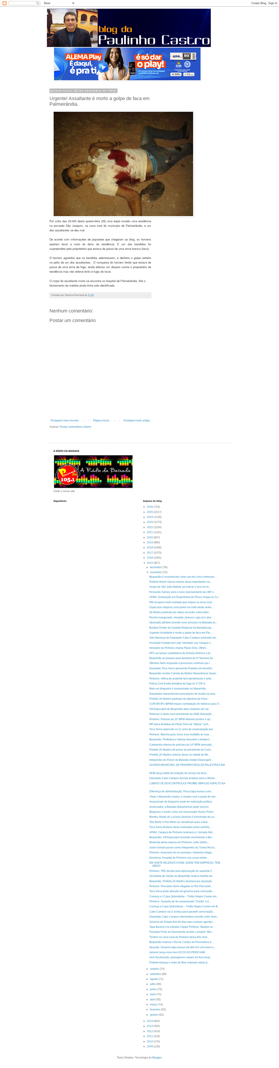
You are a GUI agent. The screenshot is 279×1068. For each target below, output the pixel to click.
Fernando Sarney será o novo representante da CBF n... (182, 592)
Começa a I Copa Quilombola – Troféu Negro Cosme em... (183, 896)
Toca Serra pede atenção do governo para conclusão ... (182, 891)
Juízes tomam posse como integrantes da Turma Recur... (182, 847)
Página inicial (101, 420)
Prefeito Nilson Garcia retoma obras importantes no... (180, 581)
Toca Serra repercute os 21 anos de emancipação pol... (182, 729)
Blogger (157, 1057)
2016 (150, 557)
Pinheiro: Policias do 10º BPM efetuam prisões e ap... (180, 719)
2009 (150, 1046)
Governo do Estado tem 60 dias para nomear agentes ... (182, 921)
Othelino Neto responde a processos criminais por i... (180, 663)
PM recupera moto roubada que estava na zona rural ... (181, 602)
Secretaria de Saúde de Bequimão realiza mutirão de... (181, 876)
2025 (150, 512)
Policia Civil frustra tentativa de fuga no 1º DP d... (178, 683)
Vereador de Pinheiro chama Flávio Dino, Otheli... (178, 647)
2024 (150, 517)
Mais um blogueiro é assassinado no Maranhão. (177, 688)
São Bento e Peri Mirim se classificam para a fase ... (179, 822)
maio (153, 994)
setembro (156, 974)
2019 (150, 542)
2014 (150, 1021)
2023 (150, 522)
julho (153, 984)
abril (153, 999)
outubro (155, 968)
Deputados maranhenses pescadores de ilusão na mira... (183, 693)
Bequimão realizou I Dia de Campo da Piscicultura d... (181, 942)
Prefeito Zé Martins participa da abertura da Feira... (179, 698)
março (154, 1004)
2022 (150, 527)
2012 (150, 1031)
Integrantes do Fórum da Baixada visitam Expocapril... (181, 759)
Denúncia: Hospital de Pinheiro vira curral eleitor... (179, 857)
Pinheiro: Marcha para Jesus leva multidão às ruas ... (180, 734)
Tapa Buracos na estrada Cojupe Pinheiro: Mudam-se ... (182, 926)
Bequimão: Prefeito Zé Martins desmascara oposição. (181, 881)
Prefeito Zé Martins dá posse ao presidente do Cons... (181, 749)
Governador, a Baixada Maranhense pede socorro (179, 806)
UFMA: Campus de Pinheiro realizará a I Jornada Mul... (181, 832)
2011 (150, 1036)
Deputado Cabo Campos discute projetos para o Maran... (183, 778)
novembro (156, 572)
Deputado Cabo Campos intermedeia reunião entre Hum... (184, 916)
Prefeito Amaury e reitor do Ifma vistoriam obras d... (179, 962)
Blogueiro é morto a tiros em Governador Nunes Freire (181, 811)
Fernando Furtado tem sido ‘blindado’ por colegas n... (181, 642)
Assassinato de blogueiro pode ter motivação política (180, 801)
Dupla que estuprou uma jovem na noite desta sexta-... (181, 607)
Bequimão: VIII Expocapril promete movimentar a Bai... (181, 837)
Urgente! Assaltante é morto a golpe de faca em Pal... (180, 632)
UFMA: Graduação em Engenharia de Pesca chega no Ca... (184, 597)
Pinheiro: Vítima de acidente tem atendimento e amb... (181, 678)
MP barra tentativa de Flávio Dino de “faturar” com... (179, 724)
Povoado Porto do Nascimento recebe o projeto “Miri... (181, 931)
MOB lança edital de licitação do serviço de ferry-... (179, 773)
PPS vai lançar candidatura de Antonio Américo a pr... (180, 653)
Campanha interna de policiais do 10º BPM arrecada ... (181, 744)
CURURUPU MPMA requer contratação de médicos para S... (185, 703)
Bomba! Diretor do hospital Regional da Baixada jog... (181, 627)
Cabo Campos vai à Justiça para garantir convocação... (182, 911)
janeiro (154, 1014)
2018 (150, 547)
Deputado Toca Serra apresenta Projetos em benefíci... (181, 668)
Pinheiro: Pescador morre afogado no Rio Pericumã (180, 886)
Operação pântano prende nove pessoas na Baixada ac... (183, 622)
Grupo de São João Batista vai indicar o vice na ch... (180, 586)
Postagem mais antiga (137, 420)
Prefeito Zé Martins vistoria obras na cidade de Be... (179, 754)
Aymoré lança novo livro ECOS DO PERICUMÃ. (177, 952)
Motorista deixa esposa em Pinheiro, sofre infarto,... (179, 842)
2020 (150, 537)
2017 (150, 552)
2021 (150, 532)
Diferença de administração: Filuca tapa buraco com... (181, 791)
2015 (150, 562)
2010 (150, 1041)
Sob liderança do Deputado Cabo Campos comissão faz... (183, 637)
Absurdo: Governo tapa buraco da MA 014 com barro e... (182, 947)
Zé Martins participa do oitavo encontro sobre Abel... (180, 612)
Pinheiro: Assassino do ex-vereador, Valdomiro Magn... (181, 852)
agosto (154, 979)
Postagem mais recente (64, 420)
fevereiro (155, 1009)
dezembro (156, 567)
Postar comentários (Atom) (75, 426)
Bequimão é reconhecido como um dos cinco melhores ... (183, 576)
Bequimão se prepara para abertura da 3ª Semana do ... (182, 658)
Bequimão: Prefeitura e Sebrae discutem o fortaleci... (180, 739)
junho (153, 989)
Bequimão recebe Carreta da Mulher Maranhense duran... (183, 673)
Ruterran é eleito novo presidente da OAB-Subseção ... (181, 714)
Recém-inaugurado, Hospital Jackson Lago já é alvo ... (181, 617)
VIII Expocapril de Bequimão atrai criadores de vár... (179, 709)
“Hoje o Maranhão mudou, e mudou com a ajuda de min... (183, 796)
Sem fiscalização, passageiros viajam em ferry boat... (180, 957)
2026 (150, 506)
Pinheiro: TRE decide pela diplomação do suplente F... (181, 871)
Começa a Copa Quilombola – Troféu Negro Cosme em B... (184, 906)
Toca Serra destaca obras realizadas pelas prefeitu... (180, 827)
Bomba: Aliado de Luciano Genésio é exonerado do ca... (182, 816)
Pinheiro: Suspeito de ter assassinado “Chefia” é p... (180, 901)
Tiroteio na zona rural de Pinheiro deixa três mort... (179, 937)
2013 (150, 1026)
